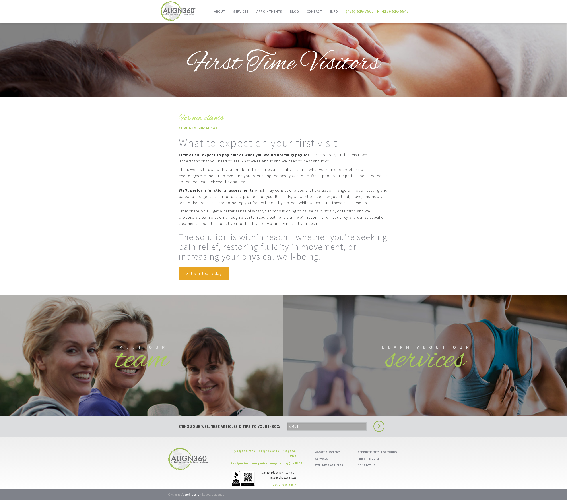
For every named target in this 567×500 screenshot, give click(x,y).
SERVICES (321, 459)
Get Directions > (284, 484)
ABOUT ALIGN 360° (327, 452)
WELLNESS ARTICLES (329, 465)
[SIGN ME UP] (378, 426)
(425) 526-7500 (360, 11)
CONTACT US (366, 465)
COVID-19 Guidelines (198, 128)
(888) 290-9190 (268, 451)
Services (241, 11)
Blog (294, 11)
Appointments (269, 11)
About (219, 11)
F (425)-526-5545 (393, 11)
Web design (193, 494)
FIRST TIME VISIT (369, 459)
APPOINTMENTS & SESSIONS (377, 452)
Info (334, 11)
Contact (314, 11)
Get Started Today (204, 273)
